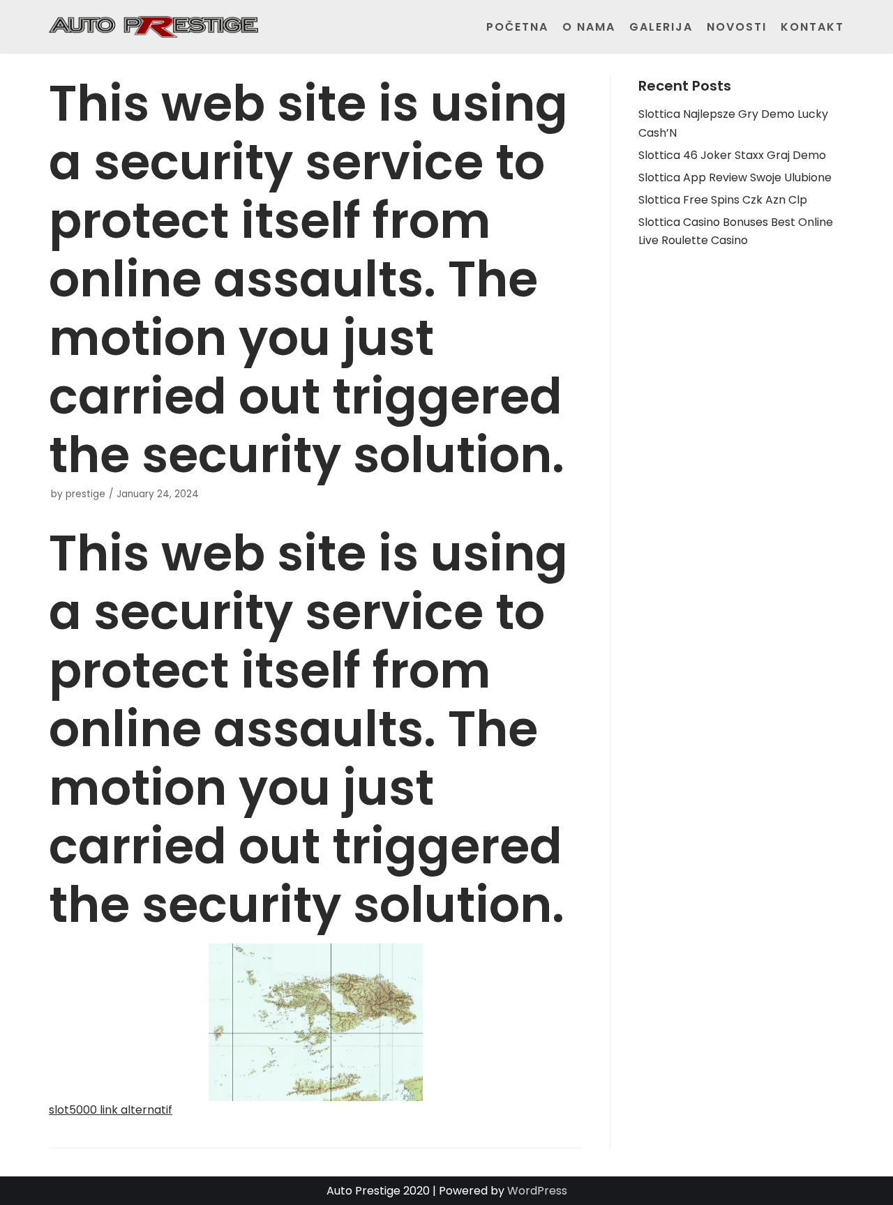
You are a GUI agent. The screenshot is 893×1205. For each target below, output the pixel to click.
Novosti (737, 27)
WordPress (537, 1191)
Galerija (661, 27)
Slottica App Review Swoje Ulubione (735, 177)
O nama (588, 27)
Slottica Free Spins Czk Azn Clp (722, 200)
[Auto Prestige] (153, 27)
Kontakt (812, 27)
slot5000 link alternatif (110, 1110)
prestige (85, 494)
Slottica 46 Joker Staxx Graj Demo (732, 155)
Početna (517, 27)
